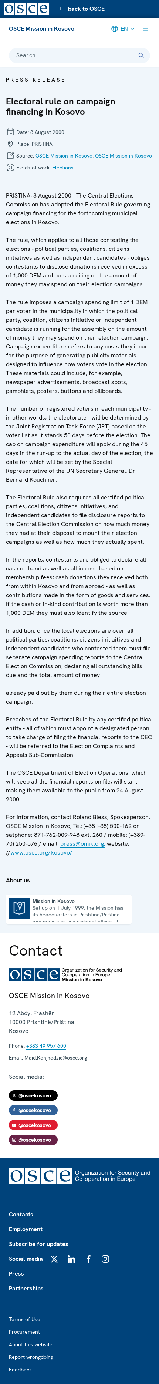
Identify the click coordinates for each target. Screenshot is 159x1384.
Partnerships (26, 1288)
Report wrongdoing (31, 1357)
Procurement (24, 1332)
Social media (26, 1259)
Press (16, 1273)
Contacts (21, 1214)
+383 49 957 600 (46, 1046)
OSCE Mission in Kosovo (41, 29)
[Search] (141, 55)
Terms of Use (24, 1319)
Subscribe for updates (38, 1244)
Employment (26, 1229)
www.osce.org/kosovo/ (41, 852)
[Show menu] (145, 28)
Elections (63, 167)
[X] (54, 1259)
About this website (31, 1344)
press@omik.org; (82, 844)
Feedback (20, 1369)
